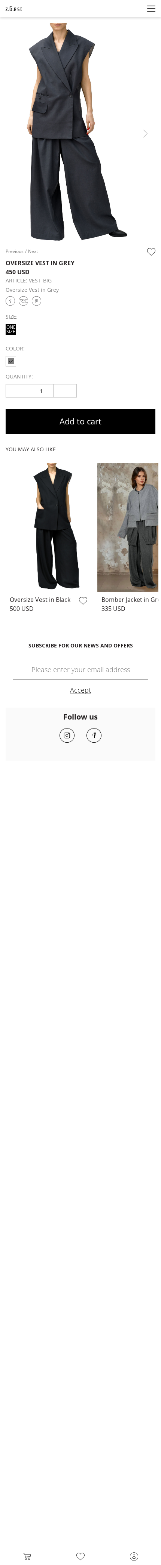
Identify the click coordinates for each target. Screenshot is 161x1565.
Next (145, 133)
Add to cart (80, 421)
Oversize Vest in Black (40, 600)
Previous (15, 251)
